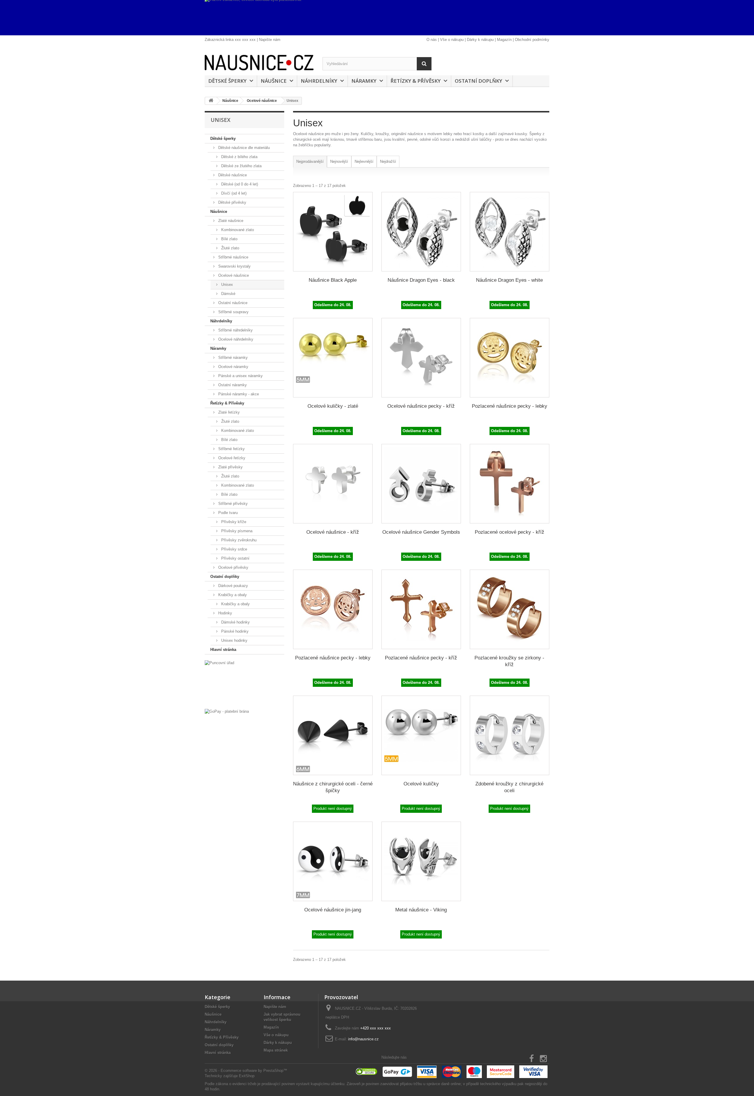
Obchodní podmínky (532, 39)
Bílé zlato (228, 239)
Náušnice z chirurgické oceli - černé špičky (333, 787)
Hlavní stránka (223, 649)
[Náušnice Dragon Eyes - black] (421, 231)
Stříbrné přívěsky (232, 503)
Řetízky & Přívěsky (416, 80)
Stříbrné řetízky (231, 449)
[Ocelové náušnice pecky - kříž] (421, 357)
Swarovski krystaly (234, 266)
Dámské (227, 293)
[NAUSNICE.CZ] (259, 62)
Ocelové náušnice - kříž (332, 532)
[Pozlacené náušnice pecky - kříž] (421, 609)
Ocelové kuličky (421, 784)
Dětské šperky (227, 80)
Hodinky (224, 613)
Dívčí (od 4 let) (233, 193)
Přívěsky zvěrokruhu (238, 540)
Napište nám (269, 39)
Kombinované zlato (237, 230)
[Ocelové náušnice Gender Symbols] (421, 483)
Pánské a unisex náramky (240, 376)
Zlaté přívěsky (230, 467)
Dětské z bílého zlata (238, 157)
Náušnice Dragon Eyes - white (509, 280)
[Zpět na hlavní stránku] (210, 101)
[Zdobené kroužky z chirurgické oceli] (509, 735)
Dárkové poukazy (232, 585)
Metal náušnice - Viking (421, 910)
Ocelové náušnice (233, 275)
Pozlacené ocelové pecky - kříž (509, 532)
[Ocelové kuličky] (421, 735)
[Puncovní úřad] (244, 683)
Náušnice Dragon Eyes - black (421, 280)
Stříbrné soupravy (233, 312)
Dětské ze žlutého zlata (241, 166)
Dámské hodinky (235, 622)
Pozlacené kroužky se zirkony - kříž (509, 661)
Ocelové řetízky (231, 458)
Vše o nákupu (452, 39)
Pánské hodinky (234, 631)
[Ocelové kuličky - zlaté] (333, 357)
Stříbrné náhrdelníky (235, 330)
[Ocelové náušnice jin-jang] (333, 861)
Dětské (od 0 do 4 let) (239, 184)
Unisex (226, 284)
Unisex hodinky (233, 640)
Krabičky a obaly (232, 595)
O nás (431, 39)
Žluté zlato (229, 248)
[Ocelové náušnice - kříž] (333, 483)
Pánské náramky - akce (238, 394)
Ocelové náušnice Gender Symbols (421, 532)
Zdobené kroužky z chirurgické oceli (509, 787)
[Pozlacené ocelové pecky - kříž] (509, 483)
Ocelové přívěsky (232, 567)
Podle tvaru (227, 512)
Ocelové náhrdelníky (235, 339)
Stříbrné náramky (232, 357)
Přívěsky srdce (233, 549)
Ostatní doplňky (478, 80)
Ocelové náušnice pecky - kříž (421, 406)
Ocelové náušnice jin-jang (332, 910)
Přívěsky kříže (233, 522)
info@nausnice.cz (363, 1039)
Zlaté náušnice (230, 220)
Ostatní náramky (232, 385)
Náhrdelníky (319, 80)
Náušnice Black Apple (333, 280)
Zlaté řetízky (228, 412)
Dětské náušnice (232, 175)
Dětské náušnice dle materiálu (243, 147)
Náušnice (274, 80)
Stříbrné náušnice (232, 257)
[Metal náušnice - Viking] (421, 861)
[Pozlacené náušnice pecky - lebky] (509, 357)
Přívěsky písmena (236, 531)
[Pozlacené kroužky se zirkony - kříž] (509, 609)
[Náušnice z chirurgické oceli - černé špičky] (333, 735)
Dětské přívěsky (231, 202)
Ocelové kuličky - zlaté (332, 406)
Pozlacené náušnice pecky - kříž (421, 658)
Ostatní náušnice (232, 303)
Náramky (363, 80)
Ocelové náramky (232, 366)
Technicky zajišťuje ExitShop (229, 1076)
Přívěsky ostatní (234, 558)
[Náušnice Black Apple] (333, 231)
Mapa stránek (276, 1050)
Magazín (504, 39)
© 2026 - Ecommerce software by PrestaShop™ (246, 1070)
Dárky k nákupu (480, 39)
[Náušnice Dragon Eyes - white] (509, 231)
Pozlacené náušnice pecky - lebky (509, 406)
